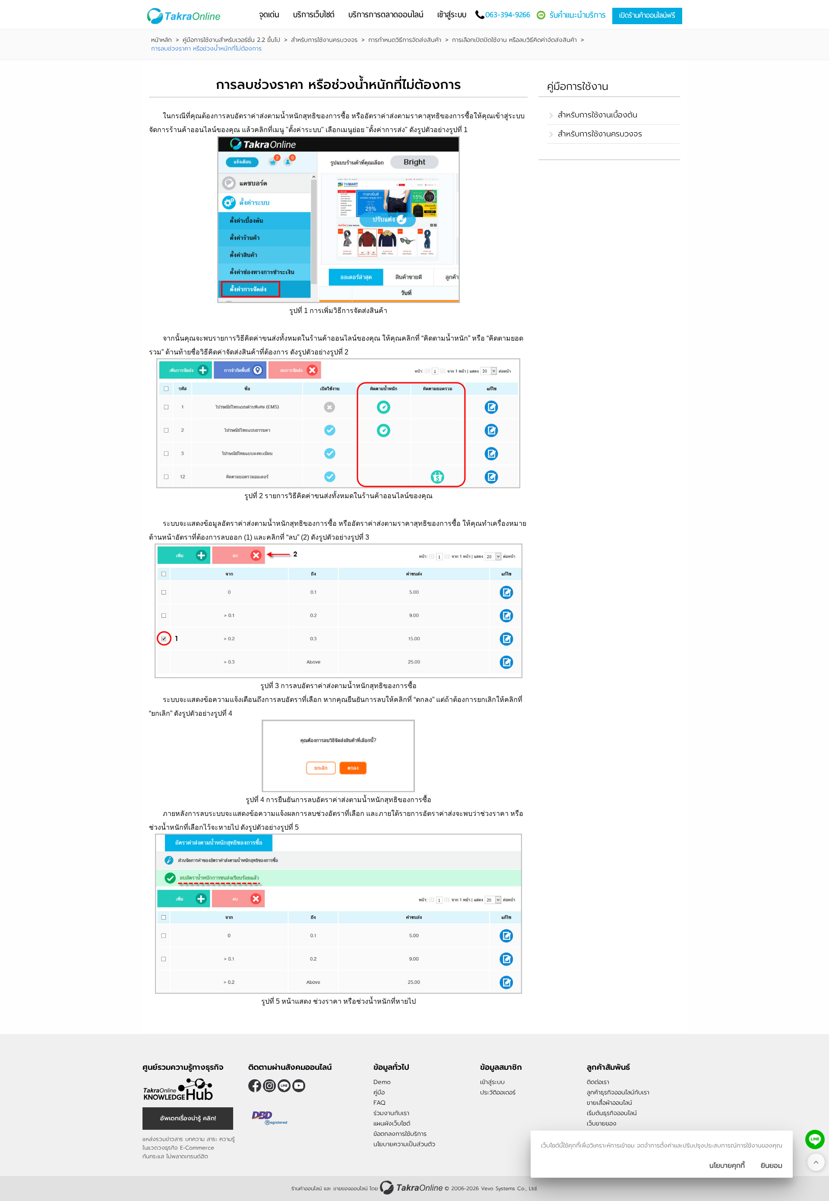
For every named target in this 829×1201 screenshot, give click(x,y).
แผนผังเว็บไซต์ (391, 1123)
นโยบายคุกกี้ (727, 1165)
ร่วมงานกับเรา (391, 1113)
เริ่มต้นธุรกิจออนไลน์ (612, 1113)
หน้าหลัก (161, 40)
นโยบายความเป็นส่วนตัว (404, 1144)
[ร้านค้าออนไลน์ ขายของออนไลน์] (411, 1187)
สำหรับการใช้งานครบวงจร (324, 40)
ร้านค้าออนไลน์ (306, 1188)
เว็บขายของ (602, 1123)
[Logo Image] (185, 16)
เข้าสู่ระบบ (492, 1082)
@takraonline (284, 1085)
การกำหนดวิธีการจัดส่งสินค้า (404, 40)
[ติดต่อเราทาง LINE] (815, 1139)
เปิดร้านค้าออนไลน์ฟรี (647, 15)
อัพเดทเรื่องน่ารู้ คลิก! (188, 1118)
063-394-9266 (507, 14)
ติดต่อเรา (598, 1082)
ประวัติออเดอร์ (498, 1092)
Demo (382, 1082)
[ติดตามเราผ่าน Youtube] (298, 1085)
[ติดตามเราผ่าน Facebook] (254, 1085)
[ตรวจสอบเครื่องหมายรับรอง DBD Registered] (269, 1118)
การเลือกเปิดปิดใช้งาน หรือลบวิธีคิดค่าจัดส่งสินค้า (514, 40)
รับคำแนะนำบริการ (578, 15)
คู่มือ (379, 1092)
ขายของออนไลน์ (350, 1188)
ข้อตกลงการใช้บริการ (400, 1133)
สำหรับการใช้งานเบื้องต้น (597, 115)
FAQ (379, 1102)
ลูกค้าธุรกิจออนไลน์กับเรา (618, 1092)
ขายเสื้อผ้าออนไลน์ (609, 1102)
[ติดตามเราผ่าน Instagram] (269, 1085)
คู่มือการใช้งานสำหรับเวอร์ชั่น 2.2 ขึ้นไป (231, 40)
